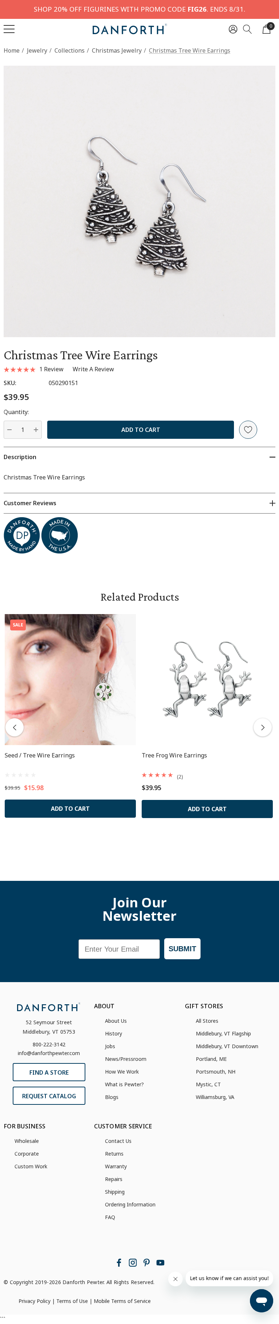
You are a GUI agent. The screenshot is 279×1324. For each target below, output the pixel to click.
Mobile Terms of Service (122, 1301)
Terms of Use (72, 1301)
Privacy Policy (34, 1301)
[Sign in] (233, 29)
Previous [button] (14, 727)
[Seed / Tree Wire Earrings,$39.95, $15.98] (70, 679)
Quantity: (16, 412)
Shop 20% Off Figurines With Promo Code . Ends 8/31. (139, 8)
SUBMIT (182, 949)
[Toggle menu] (9, 29)
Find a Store (49, 1072)
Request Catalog (49, 1096)
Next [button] (263, 727)
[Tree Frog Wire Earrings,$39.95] (207, 679)
